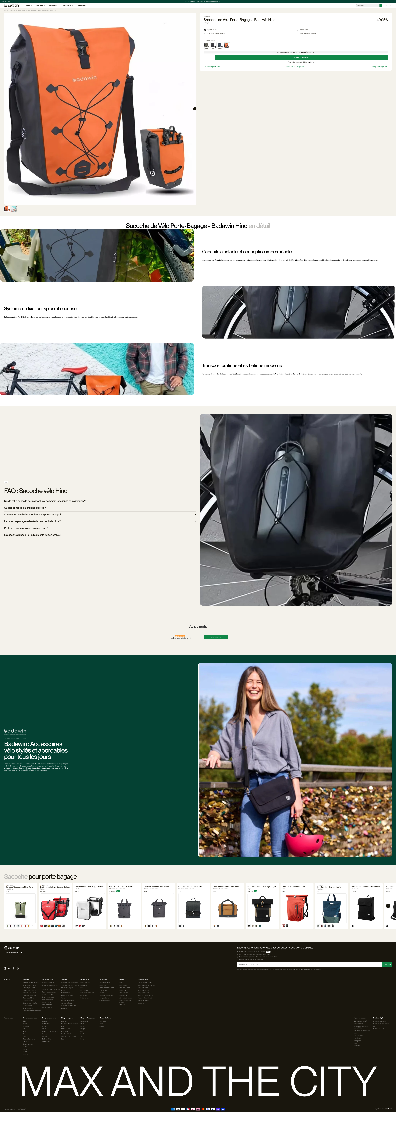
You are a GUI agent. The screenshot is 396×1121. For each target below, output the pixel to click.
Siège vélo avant (143, 988)
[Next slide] (194, 108)
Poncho (63, 990)
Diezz (25, 1052)
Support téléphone (105, 982)
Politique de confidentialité (381, 1023)
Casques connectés (29, 995)
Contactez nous (359, 1035)
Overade (26, 1041)
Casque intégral (28, 1008)
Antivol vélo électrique (126, 998)
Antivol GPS (122, 1005)
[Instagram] (5, 968)
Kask (24, 1029)
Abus (24, 1031)
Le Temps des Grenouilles (69, 1023)
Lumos (25, 1049)
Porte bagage (84, 990)
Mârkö (25, 1023)
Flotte (63, 1026)
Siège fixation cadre (144, 993)
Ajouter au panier (300, 58)
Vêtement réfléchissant (68, 1005)
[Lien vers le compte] (386, 5)
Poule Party (64, 1031)
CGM (25, 1021)
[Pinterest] (17, 968)
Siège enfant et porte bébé (146, 985)
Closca (25, 1054)
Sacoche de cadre (48, 997)
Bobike (82, 1034)
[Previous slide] (5, 108)
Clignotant (83, 995)
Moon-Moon (388, 1109)
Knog (82, 1023)
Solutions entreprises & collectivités (361, 1027)
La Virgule (45, 1034)
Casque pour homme (29, 988)
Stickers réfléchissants (107, 988)
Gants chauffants (66, 1003)
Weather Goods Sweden (50, 1031)
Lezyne (82, 1026)
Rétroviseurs (84, 998)
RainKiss (64, 1021)
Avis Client (357, 1038)
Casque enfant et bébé (30, 1003)
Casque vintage (28, 1000)
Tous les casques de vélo (31, 982)
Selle (82, 988)
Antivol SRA (122, 990)
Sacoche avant (46, 1002)
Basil (62, 1039)
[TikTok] (13, 968)
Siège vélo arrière (143, 990)
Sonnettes (103, 985)
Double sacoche (47, 1007)
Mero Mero (46, 1023)
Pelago (82, 1029)
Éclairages (83, 985)
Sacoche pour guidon (49, 992)
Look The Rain (65, 1029)
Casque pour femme (29, 985)
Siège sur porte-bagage (145, 995)
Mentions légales (378, 1029)
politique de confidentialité (301, 969)
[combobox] (368, 5)
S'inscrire (387, 964)
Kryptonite (103, 1021)
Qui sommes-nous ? (360, 1021)
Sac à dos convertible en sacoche (50, 986)
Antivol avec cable (124, 988)
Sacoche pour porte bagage (51, 989)
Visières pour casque (106, 995)
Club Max (357, 1046)
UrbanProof (46, 1041)
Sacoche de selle (47, 994)
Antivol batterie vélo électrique (125, 1001)
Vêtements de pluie (67, 988)
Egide (25, 1034)
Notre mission (358, 1023)
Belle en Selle (46, 1039)
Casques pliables (28, 998)
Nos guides (357, 1041)
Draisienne (141, 1003)
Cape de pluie (65, 993)
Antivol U (121, 982)
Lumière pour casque (87, 993)
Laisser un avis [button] (216, 637)
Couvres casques (105, 1000)
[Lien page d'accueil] (11, 5)
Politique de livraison (379, 1021)
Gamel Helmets (28, 1044)
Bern (24, 1036)
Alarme (102, 993)
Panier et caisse (85, 982)
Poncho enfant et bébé (145, 998)
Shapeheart (84, 1021)
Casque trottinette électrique (32, 1011)
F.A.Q (356, 1033)
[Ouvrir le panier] (390, 5)
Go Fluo (44, 1036)
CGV (374, 1026)
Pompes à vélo (104, 998)
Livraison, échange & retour (362, 1030)
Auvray (102, 1026)
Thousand (26, 1026)
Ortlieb (44, 1021)
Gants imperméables (67, 1000)
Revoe (25, 1046)
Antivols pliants (123, 993)
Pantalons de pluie (67, 995)
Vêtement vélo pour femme (69, 982)
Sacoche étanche (47, 1000)
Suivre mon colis (6, 1)
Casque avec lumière (30, 993)
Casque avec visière (29, 990)
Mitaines (64, 1008)
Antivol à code (123, 995)
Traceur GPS (103, 990)
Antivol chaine (123, 985)
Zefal (82, 1036)
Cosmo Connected (29, 1039)
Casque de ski (27, 1005)
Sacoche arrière (47, 1005)
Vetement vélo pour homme (70, 985)
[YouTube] (9, 968)
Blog (355, 1043)
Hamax (82, 1039)
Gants (63, 998)
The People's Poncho (67, 1034)
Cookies (23, 1109)
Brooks (44, 1026)
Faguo (44, 1029)
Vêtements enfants (143, 1000)
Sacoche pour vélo (48, 982)
